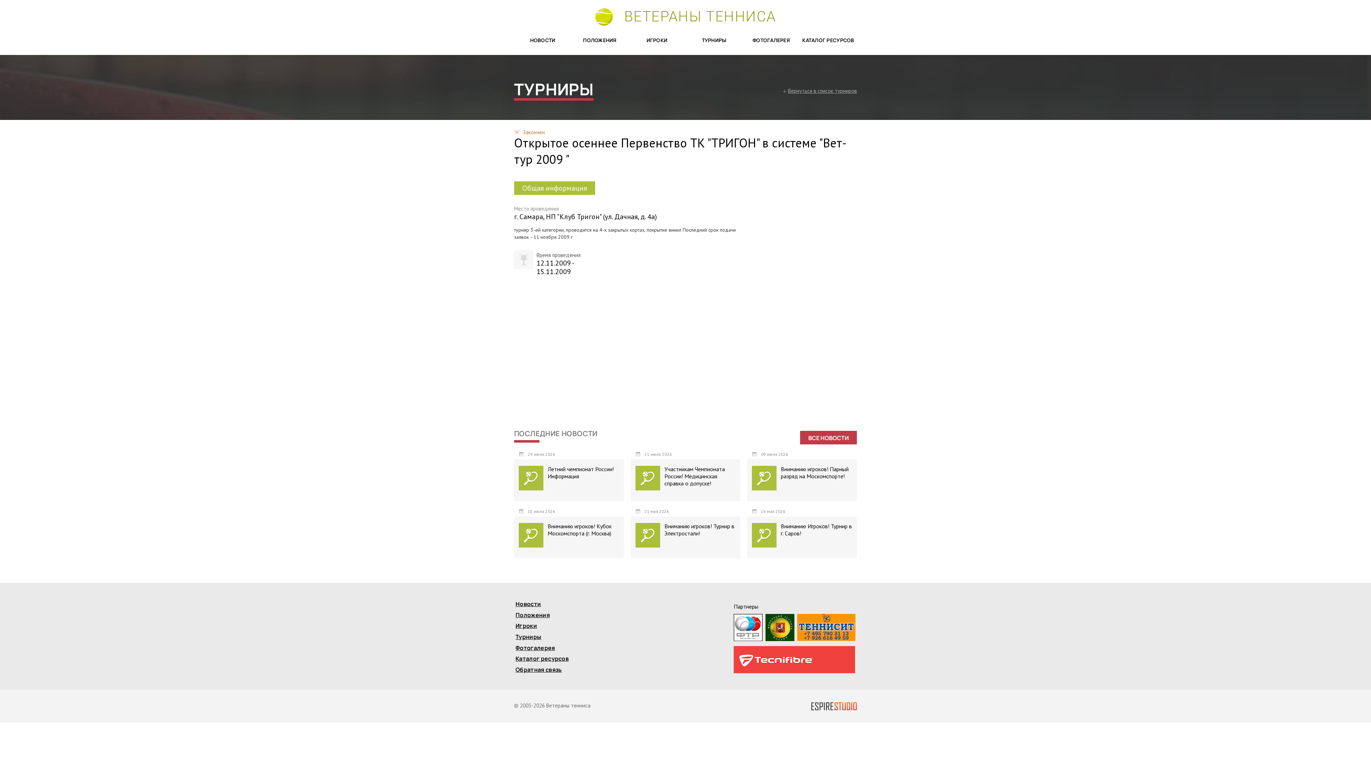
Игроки (657, 40)
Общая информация (554, 188)
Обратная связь (539, 670)
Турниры (714, 40)
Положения (600, 40)
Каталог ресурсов (828, 40)
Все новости (828, 438)
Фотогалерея (771, 40)
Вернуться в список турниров (822, 90)
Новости (543, 40)
